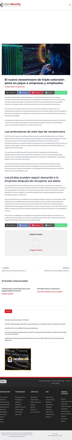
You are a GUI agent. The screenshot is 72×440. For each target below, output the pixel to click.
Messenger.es (19, 399)
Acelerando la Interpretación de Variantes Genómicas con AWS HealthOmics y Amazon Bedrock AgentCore (34, 339)
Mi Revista (48, 417)
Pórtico (2, 422)
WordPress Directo (20, 407)
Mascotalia (48, 409)
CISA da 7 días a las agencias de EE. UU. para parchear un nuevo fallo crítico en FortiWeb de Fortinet (35, 324)
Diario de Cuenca (65, 411)
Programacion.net (20, 397)
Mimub (1, 419)
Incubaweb (18, 404)
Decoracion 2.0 (4, 397)
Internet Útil (18, 414)
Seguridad (10, 294)
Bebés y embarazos (36, 402)
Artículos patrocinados (45, 381)
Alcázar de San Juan (66, 401)
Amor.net (33, 404)
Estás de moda (34, 399)
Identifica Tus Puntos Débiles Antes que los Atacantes (21, 328)
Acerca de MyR (55, 383)
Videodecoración (4, 407)
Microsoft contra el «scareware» (48, 289)
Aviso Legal (55, 433)
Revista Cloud (18, 412)
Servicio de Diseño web (58, 381)
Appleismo (18, 402)
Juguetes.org (49, 404)
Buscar (8, 311)
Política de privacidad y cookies (55, 435)
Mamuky (33, 407)
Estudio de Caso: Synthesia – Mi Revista (17, 320)
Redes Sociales (19, 409)
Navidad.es (49, 402)
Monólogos (49, 407)
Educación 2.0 (49, 397)
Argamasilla (64, 404)
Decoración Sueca (4, 402)
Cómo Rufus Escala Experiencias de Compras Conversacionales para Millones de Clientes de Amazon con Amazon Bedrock (36, 333)
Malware (4, 294)
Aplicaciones (41, 291)
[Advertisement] (36, 25)
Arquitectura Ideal (4, 404)
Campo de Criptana (66, 406)
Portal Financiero (50, 414)
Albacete (63, 399)
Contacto (68, 381)
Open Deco (3, 399)
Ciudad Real (64, 409)
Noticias (53, 291)
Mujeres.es (33, 409)
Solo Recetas (34, 397)
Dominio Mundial (50, 399)
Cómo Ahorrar (49, 412)
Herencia (63, 416)
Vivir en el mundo (35, 412)
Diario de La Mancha (66, 414)
